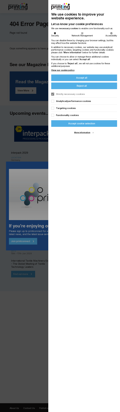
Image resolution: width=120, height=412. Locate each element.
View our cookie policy (62, 70)
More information (82, 132)
